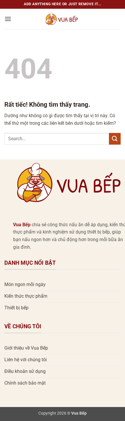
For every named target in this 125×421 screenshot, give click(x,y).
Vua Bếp (22, 224)
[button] (7, 19)
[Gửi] (115, 138)
